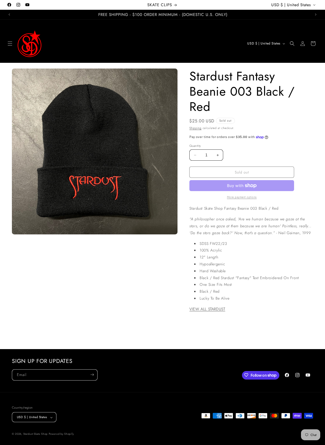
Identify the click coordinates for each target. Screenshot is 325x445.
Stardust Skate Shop (35, 434)
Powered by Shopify (61, 434)
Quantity (195, 145)
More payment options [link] (242, 197)
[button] (10, 43)
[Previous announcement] (9, 14)
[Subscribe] (92, 374)
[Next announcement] (315, 14)
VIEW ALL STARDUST (207, 309)
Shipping (195, 128)
